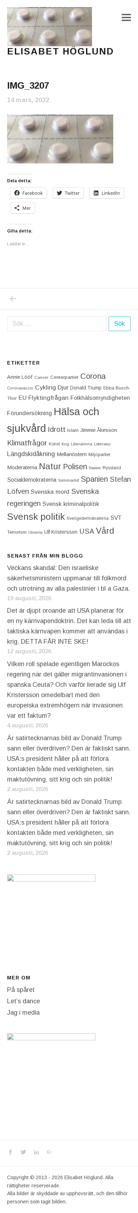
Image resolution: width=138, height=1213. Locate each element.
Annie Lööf (20, 377)
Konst (54, 443)
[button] (49, 26)
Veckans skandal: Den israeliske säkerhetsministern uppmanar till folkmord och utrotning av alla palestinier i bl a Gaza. (68, 578)
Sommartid (68, 480)
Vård (105, 530)
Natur (50, 466)
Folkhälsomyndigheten (100, 397)
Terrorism (17, 532)
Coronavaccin (20, 388)
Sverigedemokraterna (88, 518)
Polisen (75, 466)
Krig (65, 444)
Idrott (56, 429)
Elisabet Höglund (60, 51)
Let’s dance (23, 1001)
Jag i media (23, 1012)
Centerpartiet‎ (64, 377)
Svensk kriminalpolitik (70, 504)
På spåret (21, 989)
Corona (93, 376)
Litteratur (102, 444)
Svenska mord (50, 491)
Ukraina (35, 532)
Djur (63, 387)
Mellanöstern (72, 454)
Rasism (95, 468)
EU (22, 397)
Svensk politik (36, 516)
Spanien (94, 479)
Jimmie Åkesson (98, 430)
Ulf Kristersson (60, 532)
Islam (73, 430)
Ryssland (112, 467)
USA (86, 531)
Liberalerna (81, 444)
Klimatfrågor (27, 443)
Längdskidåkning (31, 454)
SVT (116, 518)
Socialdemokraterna (31, 480)
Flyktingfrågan (48, 397)
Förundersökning (29, 413)
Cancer (41, 377)
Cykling (45, 387)
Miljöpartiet (99, 454)
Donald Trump (86, 388)
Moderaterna (22, 467)
